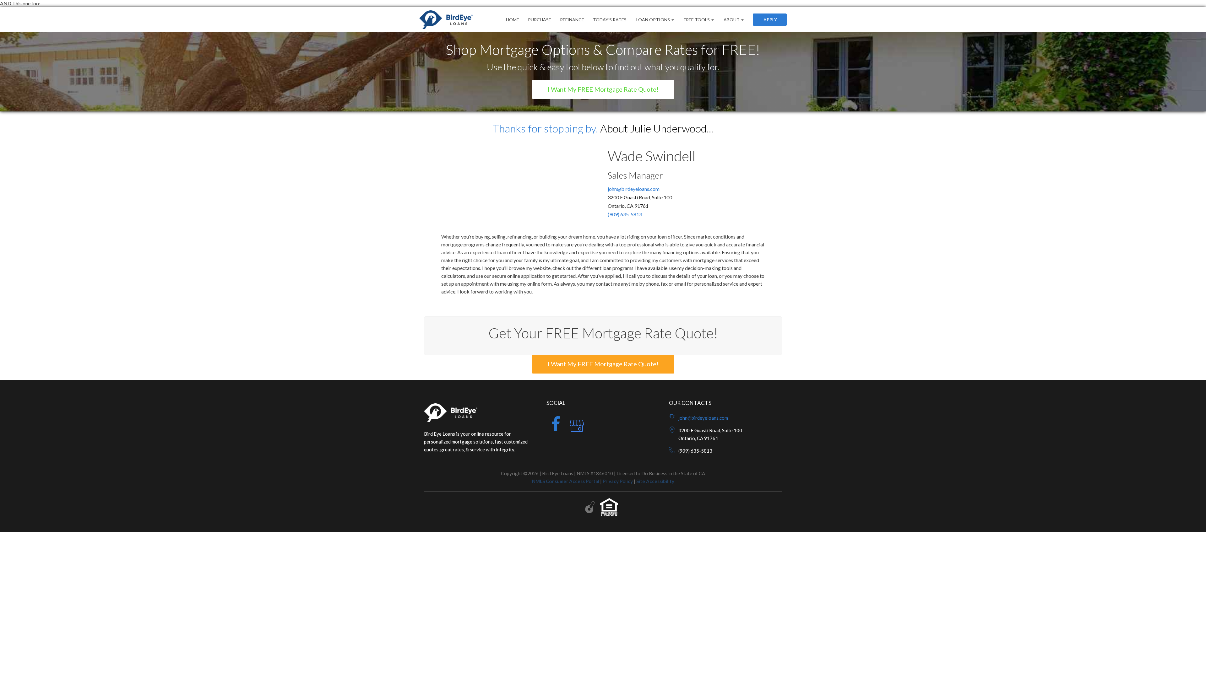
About (732, 19)
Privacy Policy (618, 481)
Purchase (539, 19)
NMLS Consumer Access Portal (565, 481)
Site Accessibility (655, 481)
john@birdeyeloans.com (634, 189)
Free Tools (697, 19)
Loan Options (653, 19)
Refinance (572, 19)
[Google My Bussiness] (577, 428)
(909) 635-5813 (625, 214)
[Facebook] (555, 428)
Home (512, 19)
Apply (770, 19)
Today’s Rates (610, 19)
